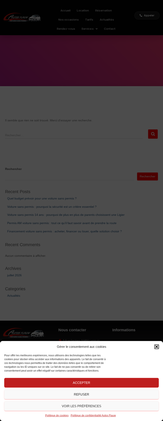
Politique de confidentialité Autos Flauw (93, 415)
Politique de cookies (57, 415)
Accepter (81, 383)
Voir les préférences (81, 406)
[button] (157, 347)
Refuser (81, 394)
